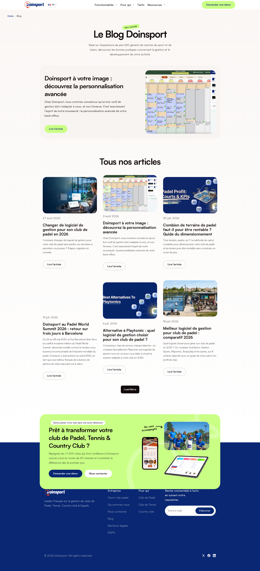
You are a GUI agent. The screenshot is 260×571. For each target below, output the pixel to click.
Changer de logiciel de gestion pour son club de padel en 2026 (65, 229)
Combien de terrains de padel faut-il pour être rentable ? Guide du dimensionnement (190, 229)
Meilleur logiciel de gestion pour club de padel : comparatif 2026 (187, 333)
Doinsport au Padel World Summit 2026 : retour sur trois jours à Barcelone (66, 329)
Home (10, 16)
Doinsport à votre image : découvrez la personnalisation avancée (85, 86)
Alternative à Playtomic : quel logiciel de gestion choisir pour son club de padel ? (129, 335)
